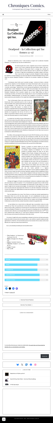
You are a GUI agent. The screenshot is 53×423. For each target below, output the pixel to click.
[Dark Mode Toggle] (4, 419)
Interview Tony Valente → (26, 305)
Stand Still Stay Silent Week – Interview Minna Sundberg (23, 379)
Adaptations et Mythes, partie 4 (17, 373)
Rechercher (44, 356)
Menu (49, 14)
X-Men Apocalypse (14, 384)
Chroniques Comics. (26, 5)
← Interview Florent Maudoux (26, 299)
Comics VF (12, 292)
